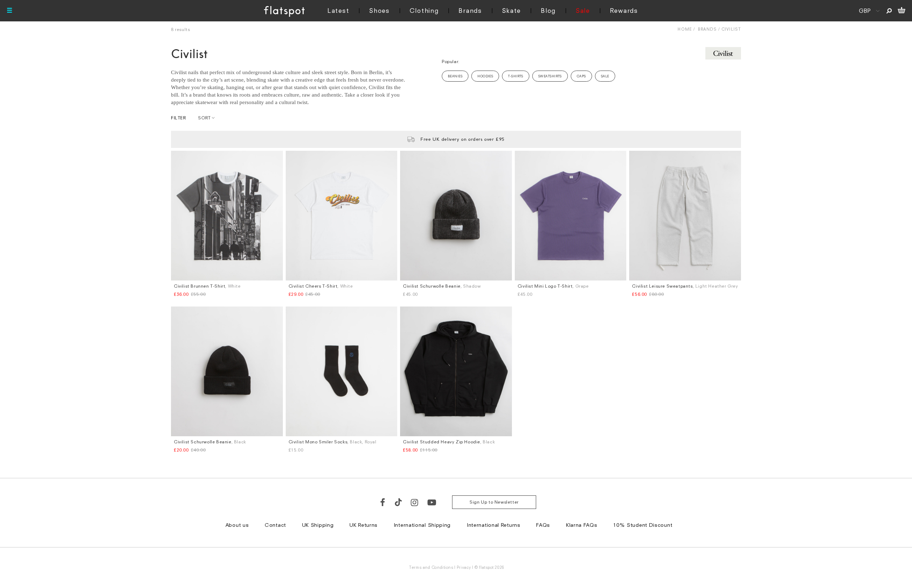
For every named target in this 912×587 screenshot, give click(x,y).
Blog (548, 10)
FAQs (543, 525)
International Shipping (422, 525)
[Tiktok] (398, 502)
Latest (338, 10)
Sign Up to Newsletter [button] (494, 502)
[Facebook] (383, 502)
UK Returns (363, 525)
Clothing (424, 10)
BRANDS (707, 29)
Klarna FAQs (581, 525)
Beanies (455, 76)
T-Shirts (515, 76)
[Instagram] (415, 502)
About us (237, 525)
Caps (581, 76)
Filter (178, 117)
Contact (275, 525)
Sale (583, 10)
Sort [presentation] (204, 117)
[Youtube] (432, 502)
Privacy (464, 567)
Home (684, 29)
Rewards (624, 10)
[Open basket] (901, 10)
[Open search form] (889, 10)
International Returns (493, 525)
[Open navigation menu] (9, 10)
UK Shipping (318, 525)
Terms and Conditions (431, 567)
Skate (511, 10)
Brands (470, 10)
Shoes (379, 10)
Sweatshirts (550, 76)
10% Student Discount (642, 525)
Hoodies (485, 76)
